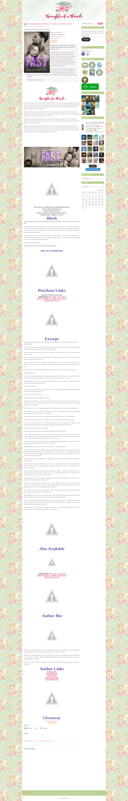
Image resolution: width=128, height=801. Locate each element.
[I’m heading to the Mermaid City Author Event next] (83, 149)
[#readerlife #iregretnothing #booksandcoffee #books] (95, 160)
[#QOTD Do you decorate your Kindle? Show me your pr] (101, 137)
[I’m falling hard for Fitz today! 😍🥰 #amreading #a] (83, 143)
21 (96, 202)
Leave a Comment (39, 26)
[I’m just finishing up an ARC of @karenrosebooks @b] (101, 154)
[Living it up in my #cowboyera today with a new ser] (101, 160)
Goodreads (54, 40)
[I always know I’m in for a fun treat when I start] (83, 160)
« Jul (82, 209)
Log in (95, 793)
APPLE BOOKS (59, 299)
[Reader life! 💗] (83, 137)
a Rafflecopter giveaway (51, 721)
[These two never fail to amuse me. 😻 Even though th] (89, 154)
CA (59, 297)
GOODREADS (52, 679)
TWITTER (52, 676)
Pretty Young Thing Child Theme (55, 793)
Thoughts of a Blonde (64, 10)
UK (54, 297)
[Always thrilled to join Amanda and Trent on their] (89, 137)
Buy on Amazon (55, 38)
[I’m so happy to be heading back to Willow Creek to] (101, 143)
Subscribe (86, 39)
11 (86, 199)
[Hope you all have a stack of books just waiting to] (101, 149)
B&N (39, 299)
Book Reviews (40, 740)
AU (63, 297)
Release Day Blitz (49, 740)
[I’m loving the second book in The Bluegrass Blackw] (83, 154)
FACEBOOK (52, 674)
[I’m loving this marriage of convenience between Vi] (89, 160)
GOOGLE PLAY (51, 300)
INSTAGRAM (52, 678)
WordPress (88, 793)
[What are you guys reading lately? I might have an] (95, 143)
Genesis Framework (76, 793)
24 (83, 204)
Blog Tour (34, 740)
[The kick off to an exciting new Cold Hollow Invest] (95, 149)
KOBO (46, 299)
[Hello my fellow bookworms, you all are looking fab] (95, 154)
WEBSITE (52, 672)
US (49, 297)
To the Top (64, 798)
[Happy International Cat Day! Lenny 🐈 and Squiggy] (89, 149)
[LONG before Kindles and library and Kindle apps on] (95, 137)
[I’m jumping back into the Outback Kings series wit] (89, 143)
